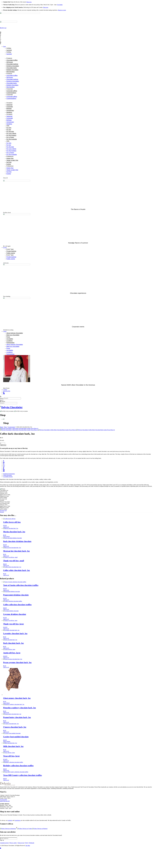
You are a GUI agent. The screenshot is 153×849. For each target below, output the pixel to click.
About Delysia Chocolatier (14, 333)
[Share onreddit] (3, 466)
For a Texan (10, 137)
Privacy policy (13, 842)
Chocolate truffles (12, 60)
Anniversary (10, 110)
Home (1, 427)
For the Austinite (11, 139)
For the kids (10, 131)
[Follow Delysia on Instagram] (8, 828)
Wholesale (31, 842)
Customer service (4, 842)
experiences (18, 820)
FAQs (26, 842)
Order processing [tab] (7, 475)
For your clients (11, 133)
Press (8, 337)
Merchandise (10, 71)
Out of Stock (6, 536)
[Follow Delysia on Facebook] (16, 828)
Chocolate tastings (12, 64)
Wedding (9, 112)
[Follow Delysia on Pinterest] (39, 828)
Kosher (8, 164)
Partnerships (10, 342)
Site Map (27, 845)
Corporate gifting (11, 91)
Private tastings (11, 251)
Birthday (9, 108)
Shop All (5, 177)
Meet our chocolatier (12, 335)
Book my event (62, 10)
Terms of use (21, 842)
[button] (76, 43)
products (10, 820)
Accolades (9, 339)
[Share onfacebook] (3, 461)
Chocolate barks (11, 68)
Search (1, 398)
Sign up (2, 840)
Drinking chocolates (12, 66)
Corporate (9, 106)
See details (59, 4)
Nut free (8, 162)
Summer (9, 50)
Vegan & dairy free (12, 160)
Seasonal (9, 105)
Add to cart (3, 445)
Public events (10, 253)
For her (8, 129)
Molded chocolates (12, 70)
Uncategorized (11, 427)
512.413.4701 (3, 799)
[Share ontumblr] (3, 468)
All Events (6, 263)
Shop (5, 427)
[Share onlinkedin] (3, 464)
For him (8, 128)
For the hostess (11, 135)
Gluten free (9, 158)
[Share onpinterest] (3, 469)
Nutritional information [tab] (9, 473)
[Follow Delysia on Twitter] (24, 828)
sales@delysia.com (5, 801)
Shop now (29, 2)
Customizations (11, 93)
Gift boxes (9, 62)
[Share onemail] (3, 471)
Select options (6, 741)
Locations (9, 341)
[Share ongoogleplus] (4, 465)
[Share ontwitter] (3, 462)
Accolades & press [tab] (8, 476)
